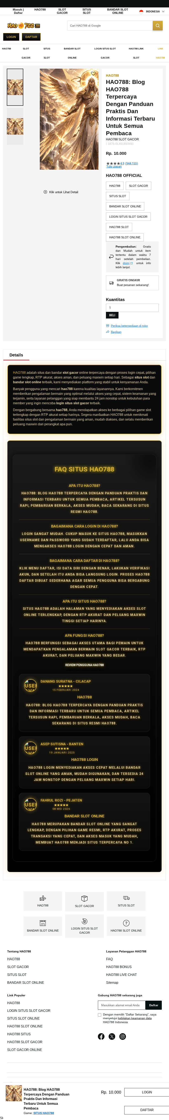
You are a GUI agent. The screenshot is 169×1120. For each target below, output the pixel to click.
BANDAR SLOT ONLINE (117, 11)
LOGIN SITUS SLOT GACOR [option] (128, 216)
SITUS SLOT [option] (117, 196)
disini (126, 263)
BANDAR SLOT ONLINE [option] (125, 206)
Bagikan (116, 332)
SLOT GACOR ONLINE (24, 1050)
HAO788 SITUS (19, 1034)
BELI (112, 315)
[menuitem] (6, 48)
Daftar (31, 37)
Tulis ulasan (114, 166)
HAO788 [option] (114, 185)
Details (16, 355)
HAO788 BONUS (119, 967)
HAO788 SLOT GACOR (24, 1042)
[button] (15, 87)
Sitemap (112, 982)
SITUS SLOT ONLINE (23, 1018)
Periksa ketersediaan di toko (129, 325)
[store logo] (23, 25)
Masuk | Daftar (18, 11)
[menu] (84, 53)
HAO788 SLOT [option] (119, 227)
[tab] (16, 355)
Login (11, 37)
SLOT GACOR (62, 11)
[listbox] (132, 211)
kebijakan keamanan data (135, 1018)
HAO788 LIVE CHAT (121, 975)
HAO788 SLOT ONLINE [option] (124, 237)
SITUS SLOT (86, 11)
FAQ (109, 959)
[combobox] (115, 26)
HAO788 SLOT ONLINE (126, 930)
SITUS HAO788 (43, 1113)
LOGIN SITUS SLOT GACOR (28, 1011)
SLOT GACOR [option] (138, 185)
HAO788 (40, 9)
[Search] (158, 25)
